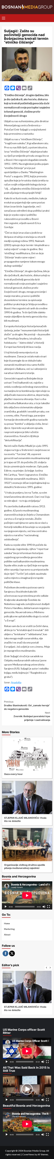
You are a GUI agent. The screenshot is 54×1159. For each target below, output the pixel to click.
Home (7, 923)
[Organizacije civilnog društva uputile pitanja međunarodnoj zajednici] (27, 844)
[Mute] (43, 906)
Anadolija (16, 682)
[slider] (24, 1099)
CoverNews (28, 1154)
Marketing (9, 929)
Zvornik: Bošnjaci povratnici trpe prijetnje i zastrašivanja (32, 716)
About (7, 934)
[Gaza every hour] (27, 753)
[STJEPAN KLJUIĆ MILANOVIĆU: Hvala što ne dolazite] (27, 797)
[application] (27, 895)
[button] (27, 1089)
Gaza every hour (13, 774)
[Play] (5, 906)
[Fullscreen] (48, 906)
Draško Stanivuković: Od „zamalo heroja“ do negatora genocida (27, 705)
